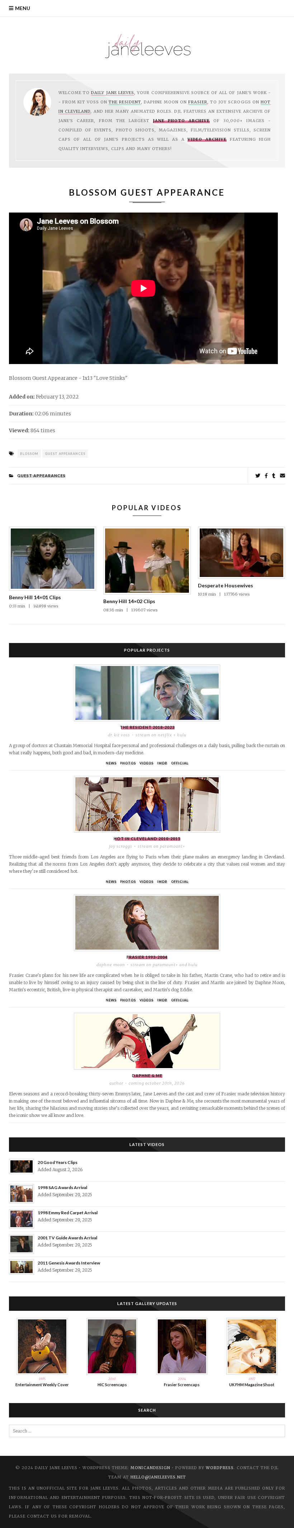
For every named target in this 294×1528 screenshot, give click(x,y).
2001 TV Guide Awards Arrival (67, 1237)
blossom (29, 454)
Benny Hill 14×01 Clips (35, 597)
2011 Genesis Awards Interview (69, 1263)
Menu (22, 8)
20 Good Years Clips (57, 1162)
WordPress (220, 1467)
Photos (128, 763)
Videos (146, 763)
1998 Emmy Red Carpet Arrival (68, 1212)
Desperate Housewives (225, 585)
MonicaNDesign (150, 1467)
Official (180, 763)
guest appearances (65, 454)
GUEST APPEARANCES (41, 475)
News (111, 763)
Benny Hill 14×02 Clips (129, 601)
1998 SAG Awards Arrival (62, 1187)
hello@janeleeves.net (158, 1477)
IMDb (162, 763)
